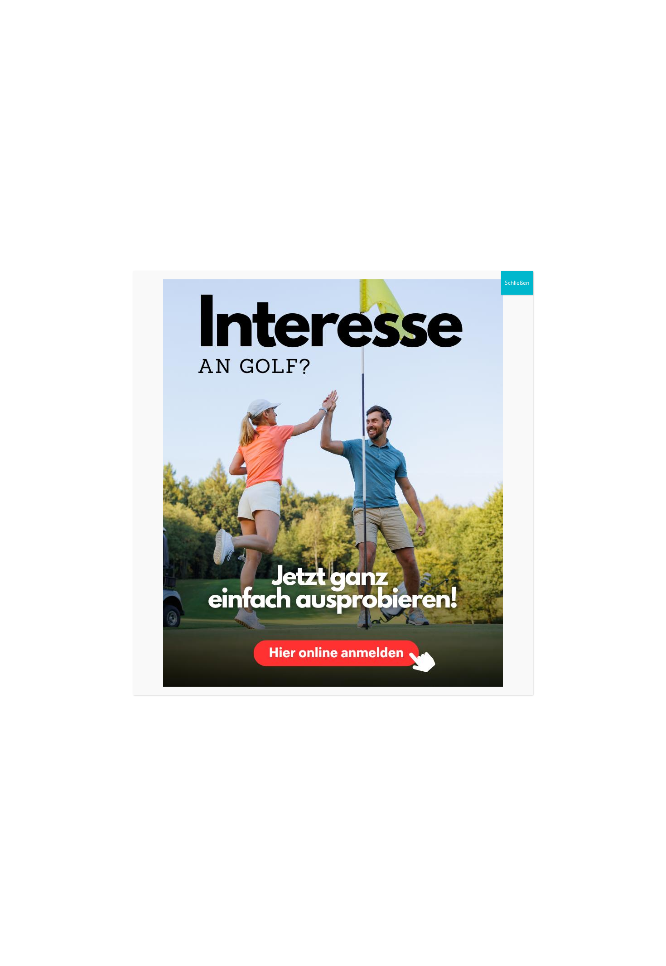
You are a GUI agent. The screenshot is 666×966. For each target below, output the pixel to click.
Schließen (517, 283)
